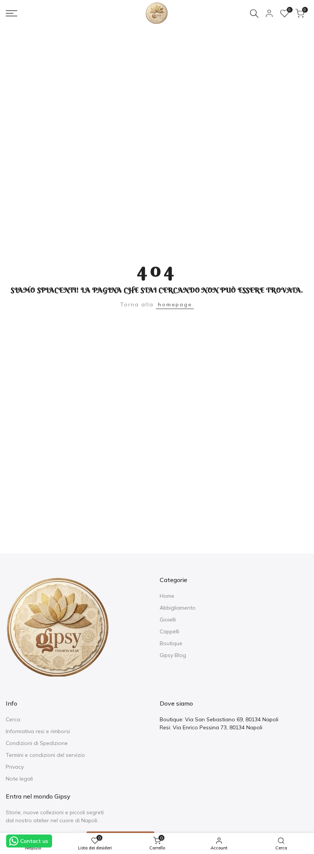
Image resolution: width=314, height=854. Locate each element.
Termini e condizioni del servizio (45, 755)
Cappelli (169, 631)
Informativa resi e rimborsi (38, 731)
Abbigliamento (178, 607)
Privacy (15, 766)
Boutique (171, 643)
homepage (175, 304)
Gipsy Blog (173, 655)
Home (167, 595)
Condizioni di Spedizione (37, 743)
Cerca (13, 719)
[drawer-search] (254, 13)
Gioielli (168, 619)
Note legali (19, 778)
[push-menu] (11, 13)
